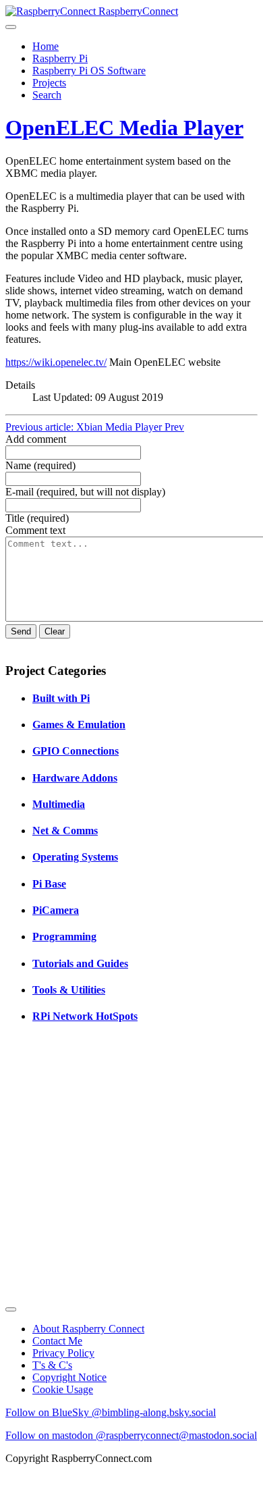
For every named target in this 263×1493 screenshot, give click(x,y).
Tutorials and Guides (80, 963)
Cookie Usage (62, 1389)
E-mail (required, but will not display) (85, 491)
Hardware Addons (74, 778)
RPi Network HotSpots (85, 1016)
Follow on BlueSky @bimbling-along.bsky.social (110, 1412)
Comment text (35, 530)
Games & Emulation (78, 724)
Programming (64, 936)
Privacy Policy (63, 1353)
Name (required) (40, 465)
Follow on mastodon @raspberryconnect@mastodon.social (131, 1435)
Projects (49, 82)
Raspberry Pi (60, 58)
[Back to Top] (10, 1309)
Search (46, 95)
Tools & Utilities (68, 990)
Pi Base (49, 884)
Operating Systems (75, 857)
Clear (55, 631)
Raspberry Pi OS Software (89, 70)
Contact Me (57, 1341)
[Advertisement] (131, 1168)
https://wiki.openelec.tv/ (56, 362)
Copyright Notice (69, 1377)
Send (21, 631)
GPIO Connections (75, 751)
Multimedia (58, 804)
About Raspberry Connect (88, 1328)
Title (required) (37, 518)
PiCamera (55, 910)
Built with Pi (61, 698)
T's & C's (52, 1365)
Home (45, 46)
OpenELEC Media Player (124, 127)
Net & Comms (65, 830)
